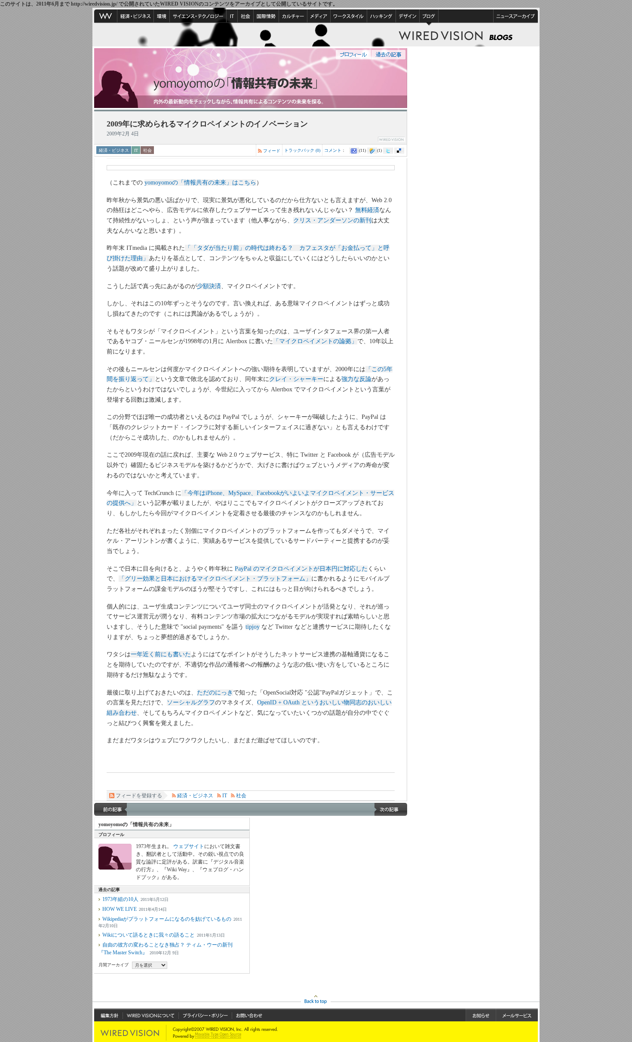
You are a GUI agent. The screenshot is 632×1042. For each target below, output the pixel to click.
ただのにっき (215, 692)
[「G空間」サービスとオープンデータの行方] (390, 809)
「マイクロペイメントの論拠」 (315, 341)
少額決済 (209, 286)
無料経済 (367, 210)
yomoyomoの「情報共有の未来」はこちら (200, 182)
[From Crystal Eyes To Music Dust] (110, 809)
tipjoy (252, 627)
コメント (332, 150)
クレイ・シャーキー (296, 379)
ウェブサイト (188, 846)
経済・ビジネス (114, 150)
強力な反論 (356, 379)
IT (136, 150)
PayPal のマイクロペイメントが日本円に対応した (301, 569)
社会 (147, 150)
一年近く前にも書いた (161, 654)
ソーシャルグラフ (191, 702)
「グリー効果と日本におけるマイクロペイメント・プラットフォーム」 (215, 578)
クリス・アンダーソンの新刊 (332, 220)
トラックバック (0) (302, 150)
